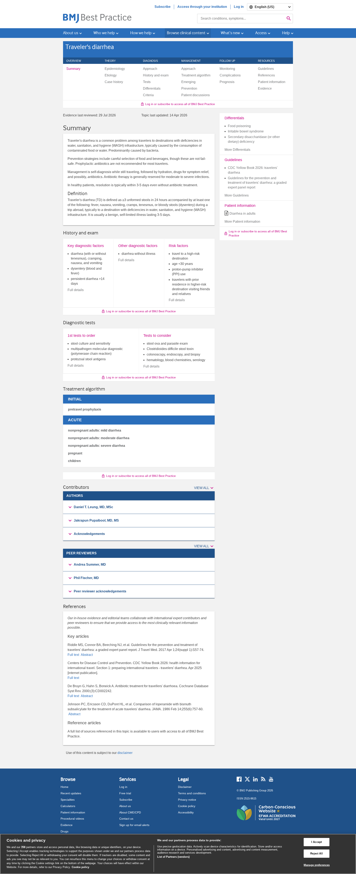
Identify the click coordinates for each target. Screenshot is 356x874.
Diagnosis (153, 61)
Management (193, 61)
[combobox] (241, 18)
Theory (112, 61)
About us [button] (70, 32)
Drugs (64, 831)
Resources (268, 61)
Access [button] (261, 32)
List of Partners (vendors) (173, 856)
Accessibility (186, 812)
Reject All (316, 853)
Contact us (126, 818)
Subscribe (163, 6)
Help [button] (286, 32)
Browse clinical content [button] (186, 32)
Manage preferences (317, 865)
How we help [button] (140, 32)
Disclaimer (185, 787)
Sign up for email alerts (134, 825)
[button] (204, 488)
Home (64, 787)
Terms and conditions (192, 793)
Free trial (125, 793)
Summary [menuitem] (73, 68)
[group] (139, 507)
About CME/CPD (130, 812)
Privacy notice (187, 799)
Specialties (68, 799)
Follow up (230, 61)
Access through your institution (202, 6)
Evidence (67, 825)
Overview (75, 61)
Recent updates (71, 793)
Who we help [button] (104, 32)
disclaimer (124, 753)
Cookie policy (186, 806)
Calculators (68, 806)
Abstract (86, 654)
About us (125, 806)
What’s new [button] (230, 32)
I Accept (316, 842)
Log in (239, 6)
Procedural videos (72, 818)
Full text (74, 654)
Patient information (73, 812)
